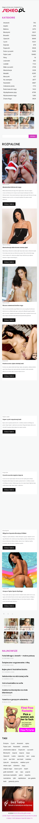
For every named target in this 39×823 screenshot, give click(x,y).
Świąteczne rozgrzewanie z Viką (16, 662)
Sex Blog (22, 813)
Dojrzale (5, 472)
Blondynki (6, 530)
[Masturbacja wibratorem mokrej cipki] (19, 226)
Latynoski (6, 588)
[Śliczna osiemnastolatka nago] (19, 284)
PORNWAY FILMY (19, 818)
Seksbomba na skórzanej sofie (15, 676)
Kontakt (28, 813)
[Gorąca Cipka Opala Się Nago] (19, 570)
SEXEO (16, 813)
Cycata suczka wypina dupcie (13, 475)
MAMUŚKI (19, 816)
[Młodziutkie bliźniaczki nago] (19, 166)
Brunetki (5, 360)
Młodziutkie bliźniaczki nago (12, 187)
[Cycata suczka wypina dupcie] (19, 454)
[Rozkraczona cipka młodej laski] (19, 342)
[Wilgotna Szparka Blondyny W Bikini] (19, 512)
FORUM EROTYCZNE (29, 816)
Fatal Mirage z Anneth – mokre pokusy (18, 656)
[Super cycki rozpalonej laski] (19, 398)
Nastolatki (6, 184)
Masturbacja (7, 244)
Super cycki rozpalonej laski (12, 419)
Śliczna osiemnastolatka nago (13, 305)
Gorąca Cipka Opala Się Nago (13, 591)
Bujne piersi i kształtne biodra (14, 669)
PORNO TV (10, 818)
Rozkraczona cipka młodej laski (13, 363)
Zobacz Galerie (9, 204)
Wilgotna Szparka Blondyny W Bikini (14, 533)
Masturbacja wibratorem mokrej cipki (15, 247)
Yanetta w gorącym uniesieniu (15, 699)
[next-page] (12, 614)
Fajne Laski (6, 416)
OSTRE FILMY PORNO (8, 816)
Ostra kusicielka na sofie (12, 683)
